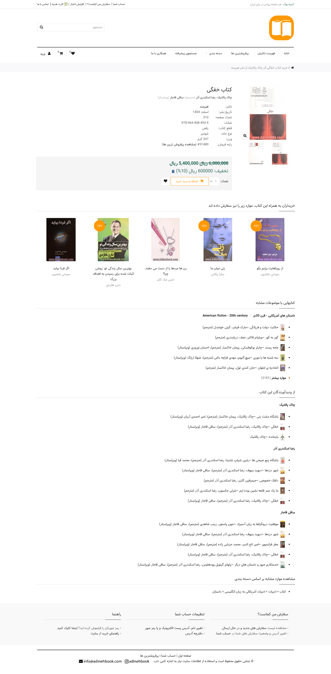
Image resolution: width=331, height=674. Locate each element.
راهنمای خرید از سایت (105, 633)
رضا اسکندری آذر (205, 97)
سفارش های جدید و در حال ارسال (244, 628)
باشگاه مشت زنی (268, 416)
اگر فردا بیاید (61, 268)
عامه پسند (272, 347)
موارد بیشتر (279, 378)
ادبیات (272, 591)
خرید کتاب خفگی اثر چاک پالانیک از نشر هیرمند (259, 67)
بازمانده (274, 437)
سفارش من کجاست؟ (98, 4)
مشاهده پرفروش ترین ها (179, 144)
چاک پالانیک (224, 97)
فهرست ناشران (266, 53)
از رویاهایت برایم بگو (270, 268)
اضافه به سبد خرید (187, 181)
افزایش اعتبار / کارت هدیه (68, 4)
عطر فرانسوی (270, 544)
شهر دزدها (272, 470)
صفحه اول (184, 655)
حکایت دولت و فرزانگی (264, 327)
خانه (286, 53)
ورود (43, 53)
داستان (216, 591)
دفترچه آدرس (194, 633)
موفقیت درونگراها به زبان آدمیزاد (258, 524)
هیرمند (204, 106)
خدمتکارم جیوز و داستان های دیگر (257, 564)
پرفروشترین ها (240, 53)
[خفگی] (245, 136)
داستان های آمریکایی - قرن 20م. (274, 315)
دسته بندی (215, 53)
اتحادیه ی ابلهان (268, 368)
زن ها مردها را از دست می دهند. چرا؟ (166, 271)
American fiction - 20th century (225, 315)
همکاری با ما (158, 53)
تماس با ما (43, 4)
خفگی (275, 426)
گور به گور (272, 337)
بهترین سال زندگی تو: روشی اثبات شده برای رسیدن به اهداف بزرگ (113, 274)
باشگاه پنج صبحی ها (265, 460)
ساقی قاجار (177, 97)
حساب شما (119, 4)
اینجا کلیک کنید (67, 628)
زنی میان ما (218, 268)
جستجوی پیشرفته (186, 53)
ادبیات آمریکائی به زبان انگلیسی (245, 591)
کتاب (283, 591)
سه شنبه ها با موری (266, 357)
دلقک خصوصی (269, 480)
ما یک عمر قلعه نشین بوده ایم (259, 490)
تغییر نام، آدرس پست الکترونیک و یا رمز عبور (174, 628)
